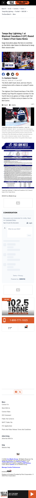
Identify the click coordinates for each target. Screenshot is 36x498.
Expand (6, 105)
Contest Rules (6, 412)
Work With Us (6, 408)
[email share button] (12, 74)
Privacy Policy (21, 461)
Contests (16, 8)
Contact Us (5, 404)
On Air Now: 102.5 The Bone (18, 312)
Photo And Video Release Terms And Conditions (16, 429)
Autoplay (14, 105)
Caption (29, 68)
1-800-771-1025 (19, 320)
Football (17, 11)
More (14, 14)
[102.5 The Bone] (18, 3)
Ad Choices (27, 463)
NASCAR (24, 11)
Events (22, 8)
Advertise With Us (7, 438)
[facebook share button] (3, 74)
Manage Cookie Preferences (11, 467)
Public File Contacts (8, 419)
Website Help (6, 447)
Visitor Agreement (7, 461)
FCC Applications (7, 426)
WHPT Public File (7, 422)
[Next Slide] (29, 118)
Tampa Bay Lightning (7, 11)
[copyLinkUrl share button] (17, 74)
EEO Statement (6, 415)
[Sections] (3, 2)
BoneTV (4, 8)
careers (12, 464)
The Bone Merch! (6, 14)
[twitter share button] (8, 74)
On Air (9, 8)
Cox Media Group (12, 459)
